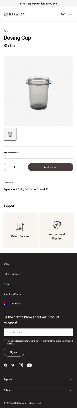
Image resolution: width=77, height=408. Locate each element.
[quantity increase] (21, 167)
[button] (62, 14)
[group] (10, 134)
